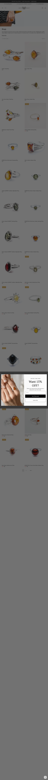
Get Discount (35, 396)
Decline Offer (35, 400)
